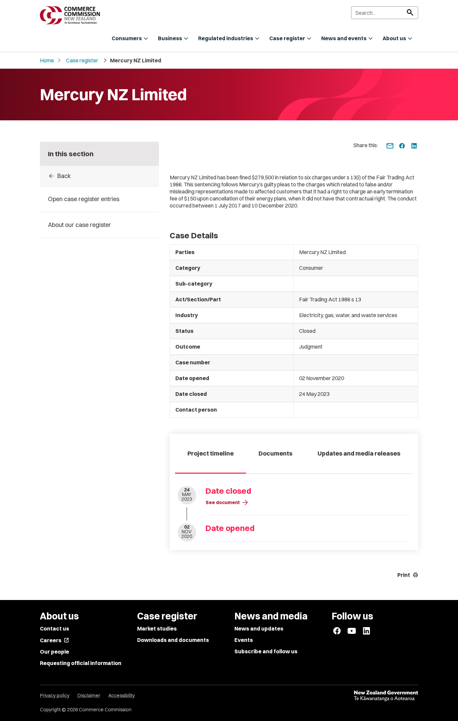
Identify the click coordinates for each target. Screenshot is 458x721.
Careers (54, 640)
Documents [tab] (275, 453)
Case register (82, 60)
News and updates (258, 628)
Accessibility (121, 696)
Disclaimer (88, 696)
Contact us (54, 628)
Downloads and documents (173, 640)
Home (47, 60)
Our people (54, 651)
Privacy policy (54, 696)
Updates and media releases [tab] (359, 453)
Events (243, 640)
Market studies (157, 628)
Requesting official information (80, 663)
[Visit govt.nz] (386, 695)
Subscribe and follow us (265, 651)
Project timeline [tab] (210, 453)
